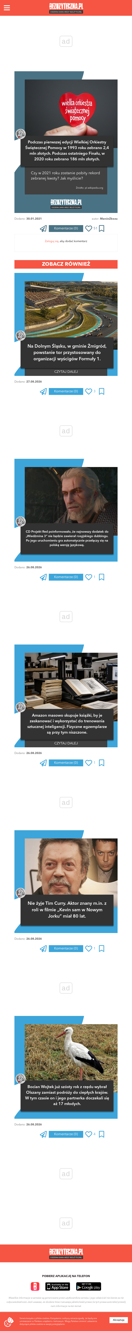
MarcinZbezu (109, 219)
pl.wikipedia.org (93, 188)
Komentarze (66, 228)
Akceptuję (118, 1320)
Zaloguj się (51, 241)
